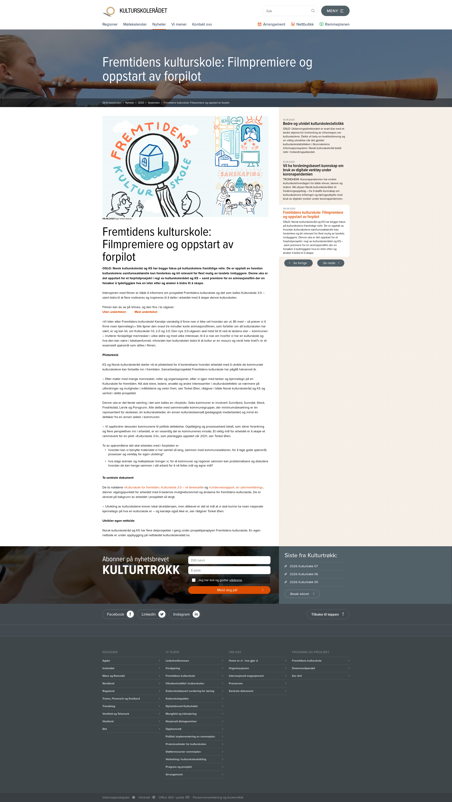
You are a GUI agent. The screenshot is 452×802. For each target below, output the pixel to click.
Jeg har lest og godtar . (220, 580)
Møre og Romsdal (113, 676)
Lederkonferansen (177, 661)
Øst (104, 729)
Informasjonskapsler (116, 797)
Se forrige (300, 263)
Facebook (115, 614)
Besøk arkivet (299, 594)
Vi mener (179, 24)
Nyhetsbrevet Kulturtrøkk (182, 706)
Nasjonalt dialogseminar (181, 721)
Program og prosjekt (179, 767)
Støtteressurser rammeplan (183, 752)
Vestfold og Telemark (115, 714)
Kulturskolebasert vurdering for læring (190, 691)
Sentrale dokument (241, 691)
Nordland (108, 683)
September (154, 102)
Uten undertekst (114, 312)
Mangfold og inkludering (181, 714)
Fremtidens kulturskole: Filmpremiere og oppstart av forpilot (196, 102)
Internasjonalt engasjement (246, 676)
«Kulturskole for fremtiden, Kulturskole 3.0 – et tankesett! (163, 487)
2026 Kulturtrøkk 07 (304, 566)
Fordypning (173, 668)
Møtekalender (135, 24)
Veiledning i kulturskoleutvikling (186, 759)
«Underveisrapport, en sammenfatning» (236, 487)
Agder (106, 661)
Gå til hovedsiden (111, 102)
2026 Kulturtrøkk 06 (304, 574)
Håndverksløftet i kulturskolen (185, 683)
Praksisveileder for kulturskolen (186, 744)
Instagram (181, 614)
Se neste (329, 263)
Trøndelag (108, 706)
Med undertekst (146, 312)
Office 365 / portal (171, 797)
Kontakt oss (202, 24)
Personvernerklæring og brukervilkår (218, 797)
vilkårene (235, 580)
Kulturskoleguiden (177, 699)
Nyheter (159, 24)
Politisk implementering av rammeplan (190, 736)
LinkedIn (149, 614)
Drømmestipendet (303, 668)
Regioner (110, 24)
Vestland (108, 721)
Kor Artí (297, 676)
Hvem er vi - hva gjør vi (243, 661)
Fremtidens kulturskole (180, 676)
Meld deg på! (227, 589)
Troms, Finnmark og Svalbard (121, 699)
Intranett (144, 797)
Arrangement (174, 774)
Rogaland (108, 691)
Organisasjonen (239, 668)
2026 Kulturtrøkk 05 (304, 582)
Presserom (236, 683)
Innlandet (108, 668)
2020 (141, 102)
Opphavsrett (173, 729)
